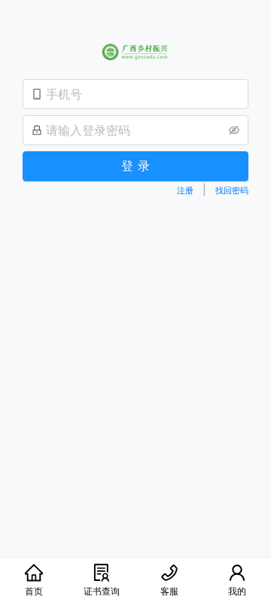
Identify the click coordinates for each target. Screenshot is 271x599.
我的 (237, 591)
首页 (34, 591)
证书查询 (102, 591)
